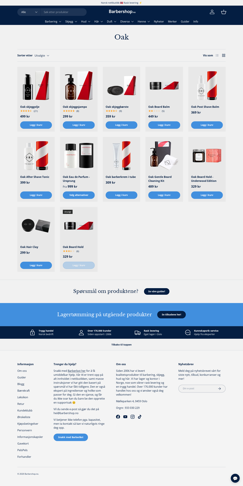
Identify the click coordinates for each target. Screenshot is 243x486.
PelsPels (22, 450)
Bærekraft (23, 390)
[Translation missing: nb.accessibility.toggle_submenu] (60, 21)
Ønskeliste (23, 417)
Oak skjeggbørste (117, 107)
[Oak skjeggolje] (36, 85)
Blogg (20, 384)
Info (195, 21)
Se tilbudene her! (171, 314)
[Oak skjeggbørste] (121, 85)
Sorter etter (25, 55)
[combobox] (52, 12)
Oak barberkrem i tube (121, 177)
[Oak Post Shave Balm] (207, 85)
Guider (185, 21)
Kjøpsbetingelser (27, 423)
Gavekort (23, 443)
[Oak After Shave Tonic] (36, 155)
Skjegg (69, 21)
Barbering (51, 21)
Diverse (125, 21)
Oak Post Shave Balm (205, 107)
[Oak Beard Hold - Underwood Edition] (207, 155)
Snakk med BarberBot (70, 437)
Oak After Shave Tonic (34, 177)
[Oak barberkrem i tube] (121, 155)
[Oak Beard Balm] (164, 85)
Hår (96, 21)
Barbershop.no (31, 473)
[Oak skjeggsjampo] (79, 85)
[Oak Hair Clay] (36, 226)
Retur (20, 404)
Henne (142, 21)
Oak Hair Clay (29, 247)
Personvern (24, 430)
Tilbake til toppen (121, 344)
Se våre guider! (156, 291)
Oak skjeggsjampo (75, 107)
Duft (109, 21)
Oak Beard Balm (159, 107)
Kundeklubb (24, 410)
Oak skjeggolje (29, 107)
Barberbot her (77, 371)
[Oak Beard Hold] (79, 226)
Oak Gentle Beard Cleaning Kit (160, 179)
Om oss (22, 371)
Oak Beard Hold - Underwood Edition (204, 179)
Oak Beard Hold (73, 247)
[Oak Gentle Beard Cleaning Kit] (164, 155)
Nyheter (159, 21)
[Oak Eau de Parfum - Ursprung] (79, 155)
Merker (172, 21)
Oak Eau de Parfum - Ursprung (76, 179)
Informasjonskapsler (30, 437)
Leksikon (22, 397)
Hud (83, 21)
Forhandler (24, 457)
